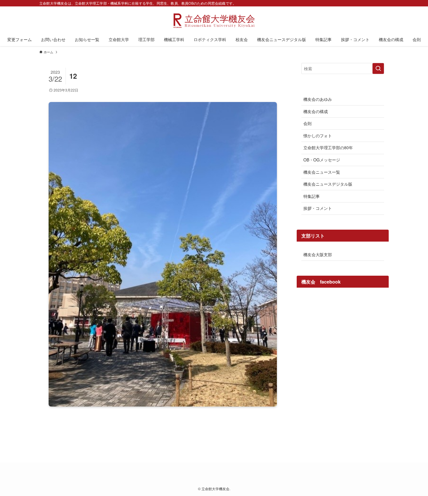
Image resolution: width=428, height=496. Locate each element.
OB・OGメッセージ (321, 160)
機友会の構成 (315, 111)
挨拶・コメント (317, 208)
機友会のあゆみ (317, 99)
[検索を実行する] (378, 68)
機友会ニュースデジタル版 (327, 184)
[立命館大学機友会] (214, 20)
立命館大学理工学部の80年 (328, 147)
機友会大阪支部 (317, 254)
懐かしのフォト (317, 135)
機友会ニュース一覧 (321, 172)
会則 (307, 123)
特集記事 (311, 196)
